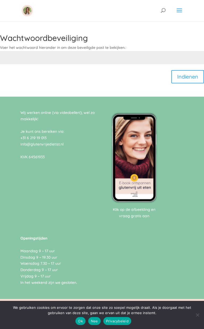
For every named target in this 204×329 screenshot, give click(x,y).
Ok (80, 321)
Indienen (187, 76)
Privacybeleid (117, 321)
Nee (94, 321)
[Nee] (197, 315)
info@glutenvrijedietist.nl (41, 144)
